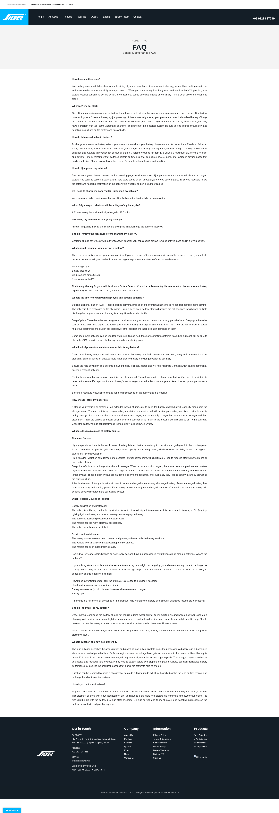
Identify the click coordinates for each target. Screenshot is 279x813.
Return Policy (159, 746)
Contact (137, 17)
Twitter (80, 775)
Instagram (85, 775)
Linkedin (91, 775)
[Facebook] (258, 4)
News (126, 754)
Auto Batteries (200, 735)
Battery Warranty (161, 750)
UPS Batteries (200, 739)
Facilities (81, 17)
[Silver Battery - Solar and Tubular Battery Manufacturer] (14, 17)
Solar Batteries (201, 743)
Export (106, 17)
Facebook (74, 775)
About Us (53, 17)
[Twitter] (263, 4)
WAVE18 (175, 792)
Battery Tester (122, 17)
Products (67, 17)
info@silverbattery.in (16, 4)
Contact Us (129, 758)
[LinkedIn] (272, 4)
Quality (94, 17)
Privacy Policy (159, 735)
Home (40, 17)
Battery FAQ (158, 754)
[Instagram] (268, 4)
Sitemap (157, 758)
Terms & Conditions (162, 739)
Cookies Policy (160, 743)
